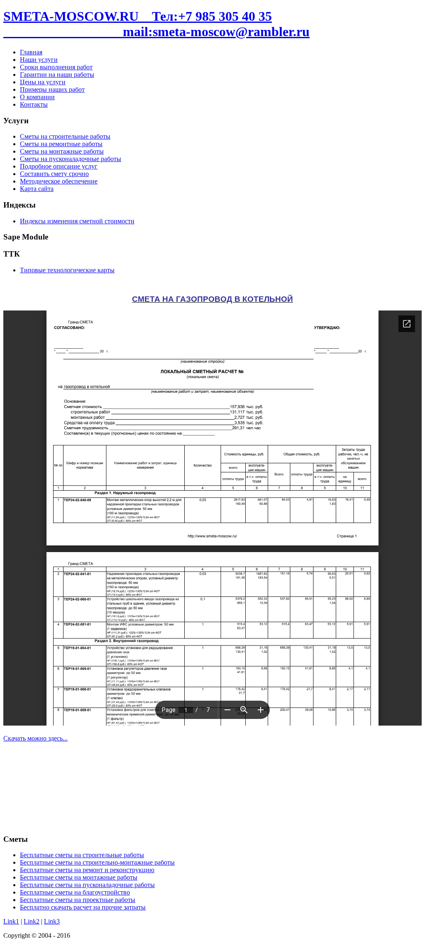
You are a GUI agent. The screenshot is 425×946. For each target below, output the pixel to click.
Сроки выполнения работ (56, 67)
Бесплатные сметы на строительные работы (82, 854)
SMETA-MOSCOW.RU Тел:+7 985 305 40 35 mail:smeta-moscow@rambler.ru (156, 24)
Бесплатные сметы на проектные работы (77, 899)
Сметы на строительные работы (65, 136)
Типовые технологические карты (67, 270)
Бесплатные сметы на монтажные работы (78, 877)
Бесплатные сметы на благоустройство (75, 892)
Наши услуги (39, 59)
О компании (37, 96)
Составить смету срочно (54, 173)
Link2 (31, 921)
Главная (31, 52)
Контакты (34, 104)
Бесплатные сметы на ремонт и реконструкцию (87, 869)
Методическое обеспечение (59, 181)
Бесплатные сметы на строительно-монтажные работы (97, 862)
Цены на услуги (43, 82)
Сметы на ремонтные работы (61, 143)
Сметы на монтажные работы (62, 151)
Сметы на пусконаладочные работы (70, 158)
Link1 (11, 921)
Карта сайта (37, 188)
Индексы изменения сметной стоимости (77, 221)
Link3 (52, 921)
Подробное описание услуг (59, 166)
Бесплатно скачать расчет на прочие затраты (83, 907)
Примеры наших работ (52, 89)
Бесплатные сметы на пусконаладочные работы (87, 884)
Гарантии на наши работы (57, 74)
